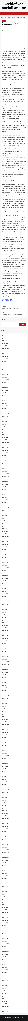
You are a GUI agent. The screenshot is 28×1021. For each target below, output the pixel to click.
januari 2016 (4, 627)
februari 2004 (5, 1001)
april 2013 (4, 714)
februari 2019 (5, 531)
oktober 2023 (5, 385)
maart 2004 (4, 998)
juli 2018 (4, 549)
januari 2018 (4, 565)
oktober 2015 (5, 635)
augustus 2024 (5, 358)
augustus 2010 (5, 797)
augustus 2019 (5, 515)
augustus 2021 (5, 452)
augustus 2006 (5, 922)
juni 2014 (4, 677)
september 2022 (5, 418)
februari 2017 (5, 593)
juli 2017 (4, 580)
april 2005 (4, 964)
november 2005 (5, 946)
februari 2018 (5, 562)
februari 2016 (5, 625)
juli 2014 (4, 674)
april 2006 (4, 933)
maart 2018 (4, 559)
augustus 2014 (5, 672)
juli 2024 (4, 361)
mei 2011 (4, 774)
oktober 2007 (5, 886)
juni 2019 (4, 520)
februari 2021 (5, 468)
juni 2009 (4, 834)
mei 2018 (4, 554)
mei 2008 (4, 868)
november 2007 (5, 883)
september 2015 (5, 638)
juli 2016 (4, 612)
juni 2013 (4, 708)
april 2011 (4, 776)
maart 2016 (4, 622)
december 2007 (5, 881)
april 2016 (4, 620)
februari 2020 (5, 499)
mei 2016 (4, 617)
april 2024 (4, 369)
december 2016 (5, 599)
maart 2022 (4, 434)
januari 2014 (4, 690)
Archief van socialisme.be (14, 6)
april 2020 (4, 494)
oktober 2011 (5, 761)
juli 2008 (4, 862)
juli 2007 (4, 894)
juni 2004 (4, 990)
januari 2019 (4, 533)
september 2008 (5, 857)
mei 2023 (4, 398)
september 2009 (5, 826)
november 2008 (5, 852)
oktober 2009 (5, 823)
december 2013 (5, 693)
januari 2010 (4, 815)
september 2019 (5, 512)
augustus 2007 (5, 891)
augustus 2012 (5, 734)
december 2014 (5, 661)
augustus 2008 (5, 860)
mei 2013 (4, 711)
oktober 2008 (5, 855)
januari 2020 (4, 502)
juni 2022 (4, 426)
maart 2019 (4, 528)
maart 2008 (4, 873)
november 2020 (5, 476)
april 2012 (4, 745)
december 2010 (5, 787)
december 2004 (5, 975)
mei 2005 (4, 962)
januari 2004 (4, 1003)
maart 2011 (4, 779)
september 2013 (5, 700)
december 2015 (5, 630)
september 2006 (5, 920)
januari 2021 (4, 471)
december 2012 (5, 724)
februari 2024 (5, 374)
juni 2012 (4, 740)
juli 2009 (4, 831)
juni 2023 (4, 395)
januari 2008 (4, 878)
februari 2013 (5, 719)
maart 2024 (4, 371)
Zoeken (3, 319)
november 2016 (5, 601)
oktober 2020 (5, 479)
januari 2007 (4, 909)
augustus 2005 (5, 954)
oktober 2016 (5, 604)
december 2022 (5, 411)
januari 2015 (4, 659)
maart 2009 (4, 841)
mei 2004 (4, 993)
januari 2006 (4, 941)
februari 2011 (5, 781)
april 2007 (4, 902)
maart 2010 (4, 810)
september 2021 (5, 450)
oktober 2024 (5, 353)
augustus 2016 (5, 609)
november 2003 (5, 1009)
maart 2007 (4, 904)
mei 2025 (4, 335)
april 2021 (4, 463)
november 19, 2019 (6, 26)
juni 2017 (4, 583)
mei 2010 (4, 805)
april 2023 (4, 400)
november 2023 (5, 382)
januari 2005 (4, 972)
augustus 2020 (5, 484)
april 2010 (4, 808)
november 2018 (5, 539)
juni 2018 (4, 552)
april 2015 (4, 651)
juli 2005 (4, 956)
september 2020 (5, 481)
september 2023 (5, 387)
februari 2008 (5, 875)
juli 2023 (4, 392)
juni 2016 (4, 614)
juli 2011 (4, 768)
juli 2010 (4, 800)
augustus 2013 (5, 703)
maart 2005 (4, 967)
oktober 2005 (5, 949)
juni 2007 (4, 896)
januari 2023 (4, 408)
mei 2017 (4, 586)
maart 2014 (4, 685)
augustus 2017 (5, 578)
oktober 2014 (5, 667)
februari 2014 (5, 687)
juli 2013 (4, 706)
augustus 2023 (5, 390)
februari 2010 (5, 813)
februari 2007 (5, 907)
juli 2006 (4, 925)
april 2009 (4, 839)
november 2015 (5, 633)
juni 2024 (4, 364)
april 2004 (4, 996)
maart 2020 (4, 497)
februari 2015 (5, 656)
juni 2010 (4, 802)
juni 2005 (4, 959)
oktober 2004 (5, 980)
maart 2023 (4, 403)
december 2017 (5, 567)
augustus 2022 (5, 421)
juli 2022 (4, 424)
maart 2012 (4, 747)
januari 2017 (4, 596)
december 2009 (5, 818)
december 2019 (5, 505)
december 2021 (5, 442)
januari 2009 (4, 847)
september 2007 (5, 888)
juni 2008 (4, 865)
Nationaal (4, 21)
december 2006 (5, 912)
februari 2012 (5, 750)
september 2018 (5, 544)
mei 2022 (4, 429)
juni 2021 (4, 458)
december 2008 (5, 849)
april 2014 (4, 682)
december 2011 (5, 755)
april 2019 (4, 526)
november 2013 (5, 695)
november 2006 (5, 915)
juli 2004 (4, 988)
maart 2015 (4, 653)
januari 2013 (4, 721)
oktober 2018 (5, 541)
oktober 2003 (5, 1011)
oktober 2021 (5, 447)
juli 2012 (4, 737)
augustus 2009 (5, 828)
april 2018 (4, 557)
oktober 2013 (5, 698)
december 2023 (5, 379)
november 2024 (5, 351)
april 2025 (4, 338)
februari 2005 (5, 969)
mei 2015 (4, 648)
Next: (12, 313)
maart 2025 (4, 340)
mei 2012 (4, 742)
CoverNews (20, 1017)
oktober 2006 (5, 917)
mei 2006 (4, 930)
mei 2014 (4, 680)
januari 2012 (4, 753)
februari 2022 (5, 437)
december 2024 (5, 348)
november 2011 (5, 758)
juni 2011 (4, 771)
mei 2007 (4, 899)
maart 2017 (4, 591)
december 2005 (5, 943)
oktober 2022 (5, 416)
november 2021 (5, 445)
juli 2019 (4, 518)
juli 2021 (4, 455)
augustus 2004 (5, 985)
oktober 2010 (5, 792)
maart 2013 (4, 716)
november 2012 (5, 727)
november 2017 (5, 570)
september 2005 (5, 951)
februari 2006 (5, 938)
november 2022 (5, 413)
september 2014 (5, 669)
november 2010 (5, 789)
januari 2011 (4, 784)
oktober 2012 (5, 729)
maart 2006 (4, 935)
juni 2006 (4, 928)
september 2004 (5, 982)
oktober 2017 (5, 573)
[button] (2, 13)
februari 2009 (5, 844)
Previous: (10, 308)
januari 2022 (4, 439)
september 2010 (5, 794)
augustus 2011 (5, 766)
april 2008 (4, 870)
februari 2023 (5, 405)
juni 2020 (4, 489)
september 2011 (5, 763)
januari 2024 (4, 377)
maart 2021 (4, 465)
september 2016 (5, 606)
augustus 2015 (5, 640)
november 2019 (5, 507)
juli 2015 (4, 643)
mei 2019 (4, 523)
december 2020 (5, 473)
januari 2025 (4, 345)
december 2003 (5, 1006)
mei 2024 (4, 366)
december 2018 (5, 536)
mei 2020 (4, 492)
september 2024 (5, 356)
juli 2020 (4, 486)
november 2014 (5, 664)
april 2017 (4, 588)
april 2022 (4, 432)
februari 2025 (5, 343)
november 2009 (5, 821)
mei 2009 (4, 836)
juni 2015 (4, 646)
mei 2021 (4, 460)
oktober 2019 (5, 510)
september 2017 (5, 575)
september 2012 (5, 732)
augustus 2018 (5, 546)
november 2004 (5, 977)
